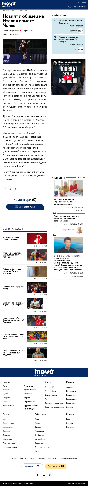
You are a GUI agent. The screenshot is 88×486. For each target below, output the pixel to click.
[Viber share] (10, 189)
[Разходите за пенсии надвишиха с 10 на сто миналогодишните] (68, 188)
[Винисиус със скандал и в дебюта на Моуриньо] (37, 303)
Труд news (73, 31)
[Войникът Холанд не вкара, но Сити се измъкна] (37, 271)
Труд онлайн (14, 31)
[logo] (9, 4)
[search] (78, 3)
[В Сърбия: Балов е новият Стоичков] (37, 238)
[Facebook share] (5, 189)
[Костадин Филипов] (79, 230)
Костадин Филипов (67, 230)
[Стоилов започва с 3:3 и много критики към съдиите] (37, 352)
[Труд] (44, 372)
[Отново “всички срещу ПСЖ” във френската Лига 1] (37, 336)
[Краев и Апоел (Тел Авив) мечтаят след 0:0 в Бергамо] (37, 320)
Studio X (82, 483)
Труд (75, 49)
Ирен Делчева (77, 276)
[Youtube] (44, 475)
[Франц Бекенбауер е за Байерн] (37, 287)
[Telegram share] (15, 189)
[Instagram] (50, 475)
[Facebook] (37, 475)
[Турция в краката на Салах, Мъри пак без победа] (37, 255)
